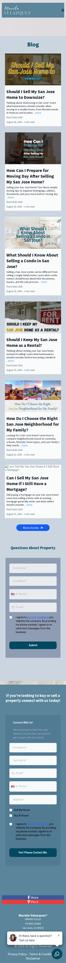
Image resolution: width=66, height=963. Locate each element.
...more (37, 112)
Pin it (34, 902)
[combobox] (14, 594)
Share (34, 897)
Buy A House (21, 815)
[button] (63, 10)
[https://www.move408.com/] (17, 10)
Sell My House (22, 809)
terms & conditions (38, 617)
